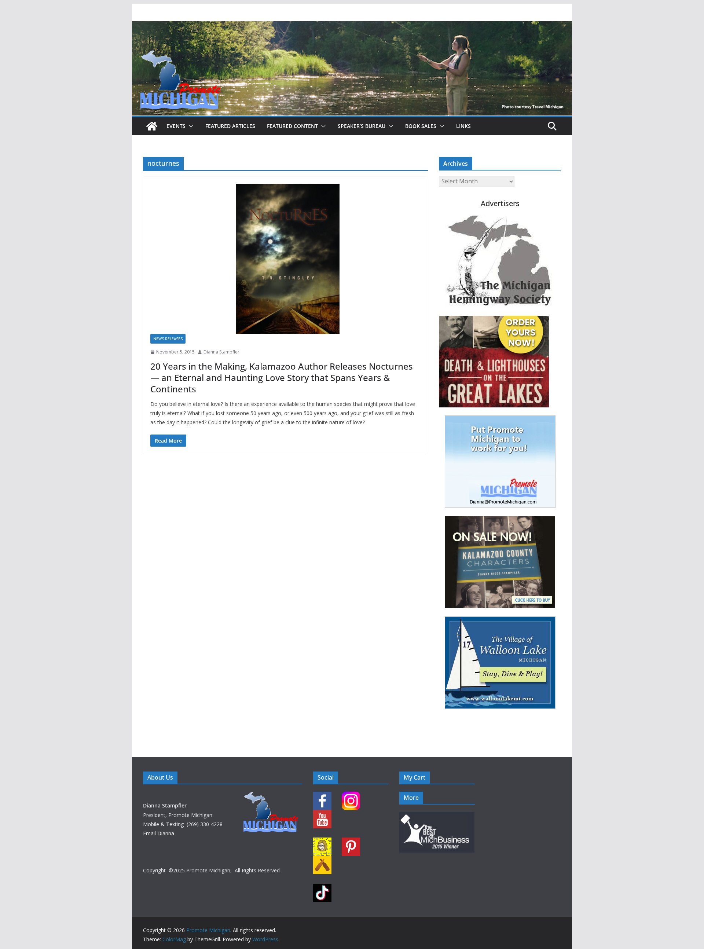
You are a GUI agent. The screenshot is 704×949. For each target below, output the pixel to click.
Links (463, 125)
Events (176, 125)
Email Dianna (158, 833)
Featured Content (292, 125)
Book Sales (420, 125)
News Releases (168, 338)
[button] (190, 126)
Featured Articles (230, 125)
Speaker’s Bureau (361, 125)
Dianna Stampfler (221, 352)
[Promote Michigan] (352, 26)
